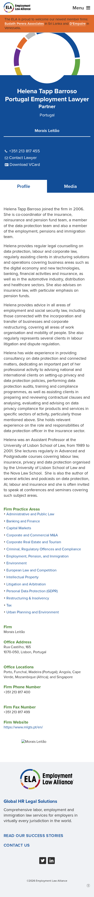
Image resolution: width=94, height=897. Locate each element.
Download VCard (25, 164)
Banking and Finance (23, 521)
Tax (9, 605)
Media (70, 186)
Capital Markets (18, 528)
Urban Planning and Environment (32, 612)
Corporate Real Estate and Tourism (33, 542)
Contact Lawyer (23, 157)
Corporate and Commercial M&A (32, 535)
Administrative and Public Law (30, 514)
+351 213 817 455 (24, 151)
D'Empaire (78, 24)
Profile (23, 186)
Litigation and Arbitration (26, 584)
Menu (79, 8)
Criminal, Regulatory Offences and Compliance (43, 549)
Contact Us (17, 845)
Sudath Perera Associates (24, 24)
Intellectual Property (22, 577)
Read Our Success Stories (33, 835)
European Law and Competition (31, 570)
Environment (16, 563)
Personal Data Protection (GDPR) (32, 591)
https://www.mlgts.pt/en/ (23, 727)
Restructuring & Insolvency (27, 598)
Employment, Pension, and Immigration (37, 556)
